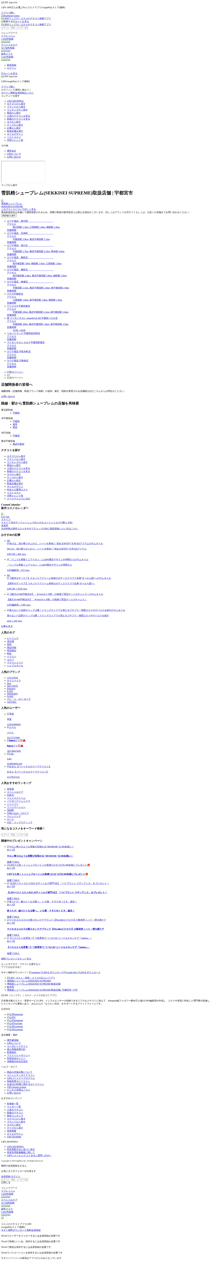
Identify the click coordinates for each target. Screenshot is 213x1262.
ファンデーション (16, 807)
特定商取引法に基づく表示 (21, 1149)
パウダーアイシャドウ (18, 801)
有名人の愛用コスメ (17, 489)
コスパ (10, 659)
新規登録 (11, 65)
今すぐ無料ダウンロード (14, 1230)
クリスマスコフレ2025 (18, 498)
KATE (10, 691)
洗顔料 (10, 810)
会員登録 (5, 1176)
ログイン (11, 68)
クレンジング (14, 816)
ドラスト (11, 656)
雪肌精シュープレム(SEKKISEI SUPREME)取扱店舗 (33, 984)
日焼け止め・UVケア (18, 813)
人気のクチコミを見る (18, 116)
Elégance (11, 688)
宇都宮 (16, 413)
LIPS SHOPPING (15, 101)
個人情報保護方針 (16, 1049)
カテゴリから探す (16, 104)
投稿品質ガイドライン (18, 1081)
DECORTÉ (12, 686)
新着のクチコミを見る (18, 119)
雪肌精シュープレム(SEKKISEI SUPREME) (29, 981)
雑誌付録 (11, 647)
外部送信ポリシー (16, 1058)
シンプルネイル (15, 665)
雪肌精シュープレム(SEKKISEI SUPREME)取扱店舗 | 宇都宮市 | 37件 (42, 990)
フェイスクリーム (16, 798)
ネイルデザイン (15, 134)
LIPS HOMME (14, 1137)
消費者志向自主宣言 (17, 1061)
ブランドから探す (16, 107)
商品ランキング (15, 1116)
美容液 (10, 789)
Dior (9, 683)
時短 (9, 653)
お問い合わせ (14, 157)
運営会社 (11, 151)
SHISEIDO (12, 694)
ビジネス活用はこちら (18, 1090)
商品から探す (14, 113)
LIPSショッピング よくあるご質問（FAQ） (29, 1155)
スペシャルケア (15, 792)
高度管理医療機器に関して (21, 1152)
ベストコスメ (14, 137)
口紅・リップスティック (19, 822)
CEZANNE (12, 678)
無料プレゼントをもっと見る (16, 959)
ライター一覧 (14, 1106)
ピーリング (13, 638)
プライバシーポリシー (18, 1055)
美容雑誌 (11, 650)
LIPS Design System (16, 1087)
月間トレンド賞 (15, 140)
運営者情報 (13, 1040)
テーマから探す (15, 125)
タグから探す (14, 122)
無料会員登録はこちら (22, 93)
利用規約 (11, 1052)
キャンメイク (14, 680)
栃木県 (10, 987)
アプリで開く (8, 13)
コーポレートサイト (17, 1046)
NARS (10, 696)
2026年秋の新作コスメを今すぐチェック (22, 528)
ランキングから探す (17, 110)
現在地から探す (9, 215)
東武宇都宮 (18, 444)
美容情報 (11, 1131)
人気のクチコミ (15, 1109)
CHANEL (12, 702)
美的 (9, 644)
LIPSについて (14, 154)
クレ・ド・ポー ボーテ (19, 699)
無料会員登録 (34, 1230)
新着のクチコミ (15, 1112)
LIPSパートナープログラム (21, 1078)
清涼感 (10, 641)
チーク (10, 819)
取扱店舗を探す (15, 131)
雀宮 (15, 424)
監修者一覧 (13, 1103)
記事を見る (7, 626)
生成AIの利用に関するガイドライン (25, 1084)
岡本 (15, 427)
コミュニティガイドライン (21, 1075)
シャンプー (13, 804)
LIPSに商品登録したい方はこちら (60, 528)
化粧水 (10, 795)
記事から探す (14, 128)
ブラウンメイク (15, 662)
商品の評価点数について (19, 1072)
